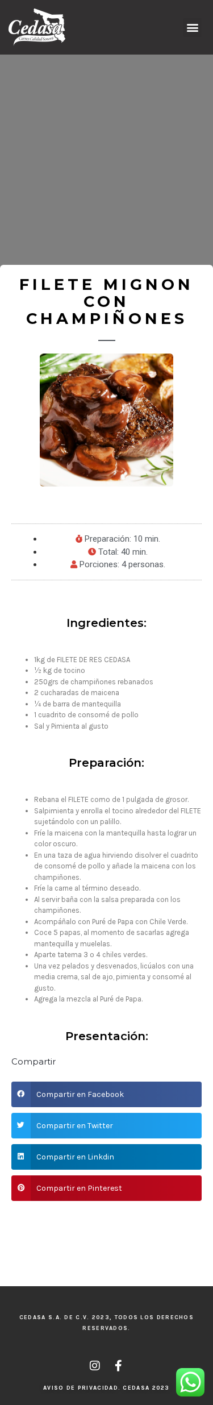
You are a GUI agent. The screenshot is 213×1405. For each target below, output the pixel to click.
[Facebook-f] (118, 1365)
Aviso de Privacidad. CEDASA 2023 (106, 1388)
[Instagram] (95, 1365)
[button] (192, 27)
